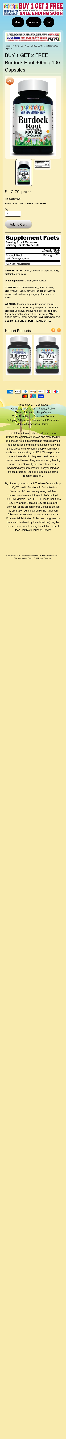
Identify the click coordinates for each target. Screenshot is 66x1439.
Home (7, 45)
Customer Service (44, 416)
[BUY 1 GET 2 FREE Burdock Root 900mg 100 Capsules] (23, 172)
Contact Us (42, 404)
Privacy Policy (47, 408)
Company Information (23, 408)
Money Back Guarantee (45, 420)
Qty (6, 209)
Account (33, 22)
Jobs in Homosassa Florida (33, 424)
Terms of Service (24, 412)
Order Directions (21, 416)
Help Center (44, 412)
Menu (18, 22)
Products (15, 45)
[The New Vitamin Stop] (33, 13)
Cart (48, 22)
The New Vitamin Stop (29, 555)
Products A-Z (25, 404)
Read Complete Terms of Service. (33, 530)
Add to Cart (18, 224)
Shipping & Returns (18, 420)
